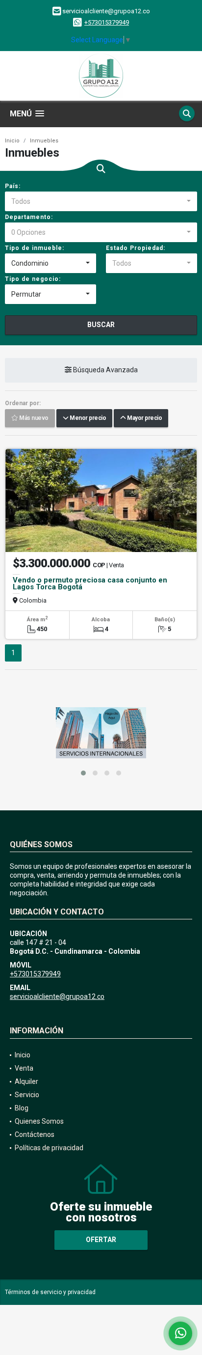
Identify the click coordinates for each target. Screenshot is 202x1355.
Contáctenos (34, 1134)
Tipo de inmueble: (34, 248)
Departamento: (29, 217)
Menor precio (87, 418)
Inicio (12, 141)
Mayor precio (144, 418)
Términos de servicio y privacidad (50, 1292)
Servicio (27, 1095)
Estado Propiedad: (135, 248)
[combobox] (101, 201)
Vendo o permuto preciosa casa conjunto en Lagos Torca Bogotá (90, 583)
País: (13, 186)
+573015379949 (106, 22)
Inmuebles (44, 141)
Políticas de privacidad (49, 1148)
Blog (21, 1108)
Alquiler (26, 1081)
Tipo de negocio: (33, 279)
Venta (24, 1068)
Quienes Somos (39, 1121)
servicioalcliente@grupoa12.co (57, 996)
